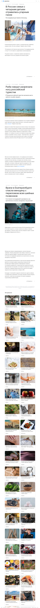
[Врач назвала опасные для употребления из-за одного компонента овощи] (12, 489)
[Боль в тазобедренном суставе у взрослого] (27, 598)
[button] (20, 30)
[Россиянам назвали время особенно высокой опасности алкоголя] (12, 598)
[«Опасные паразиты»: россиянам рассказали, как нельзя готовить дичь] (12, 458)
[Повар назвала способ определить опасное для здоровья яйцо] (27, 380)
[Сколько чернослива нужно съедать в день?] (27, 489)
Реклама (8, 607)
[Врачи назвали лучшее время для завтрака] (12, 567)
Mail (1, 607)
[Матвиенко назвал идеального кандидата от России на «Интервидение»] (27, 536)
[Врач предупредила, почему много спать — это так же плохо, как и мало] (27, 442)
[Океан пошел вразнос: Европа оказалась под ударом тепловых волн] (27, 334)
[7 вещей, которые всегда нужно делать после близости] (12, 520)
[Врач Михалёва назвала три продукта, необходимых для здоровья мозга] (27, 582)
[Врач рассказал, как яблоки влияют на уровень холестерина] (27, 302)
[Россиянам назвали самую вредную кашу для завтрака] (27, 551)
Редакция (18, 607)
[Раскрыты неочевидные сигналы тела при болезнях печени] (12, 334)
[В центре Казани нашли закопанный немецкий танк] (27, 411)
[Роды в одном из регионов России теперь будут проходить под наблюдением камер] (12, 396)
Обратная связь (34, 607)
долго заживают (20, 166)
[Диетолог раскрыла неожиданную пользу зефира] (27, 505)
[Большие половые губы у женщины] (27, 318)
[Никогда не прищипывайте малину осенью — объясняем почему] (12, 411)
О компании (4, 607)
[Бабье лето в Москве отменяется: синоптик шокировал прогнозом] (12, 380)
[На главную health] (6, 1)
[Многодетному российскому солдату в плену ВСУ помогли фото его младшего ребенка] (12, 302)
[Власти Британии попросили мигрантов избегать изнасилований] (12, 427)
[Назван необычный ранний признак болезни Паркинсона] (12, 551)
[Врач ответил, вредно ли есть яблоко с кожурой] (27, 396)
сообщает (9, 123)
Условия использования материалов (26, 607)
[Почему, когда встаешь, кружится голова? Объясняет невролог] (27, 458)
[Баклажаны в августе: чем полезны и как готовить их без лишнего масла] (27, 427)
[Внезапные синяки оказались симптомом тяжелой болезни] (12, 442)
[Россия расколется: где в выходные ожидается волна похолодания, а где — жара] (12, 318)
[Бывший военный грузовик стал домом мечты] (12, 505)
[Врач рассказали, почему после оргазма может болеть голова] (12, 473)
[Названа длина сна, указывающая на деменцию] (12, 349)
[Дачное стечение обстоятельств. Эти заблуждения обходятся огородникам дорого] (27, 567)
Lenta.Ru (16, 4)
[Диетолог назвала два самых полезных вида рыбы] (12, 365)
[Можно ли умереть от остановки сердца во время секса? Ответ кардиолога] (27, 349)
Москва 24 (16, 185)
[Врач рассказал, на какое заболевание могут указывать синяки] (12, 536)
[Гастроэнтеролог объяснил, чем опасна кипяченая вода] (27, 473)
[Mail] (3, 1)
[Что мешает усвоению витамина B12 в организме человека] (12, 582)
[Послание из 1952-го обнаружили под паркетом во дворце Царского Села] (27, 365)
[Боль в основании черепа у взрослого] (27, 520)
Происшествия (21, 4)
